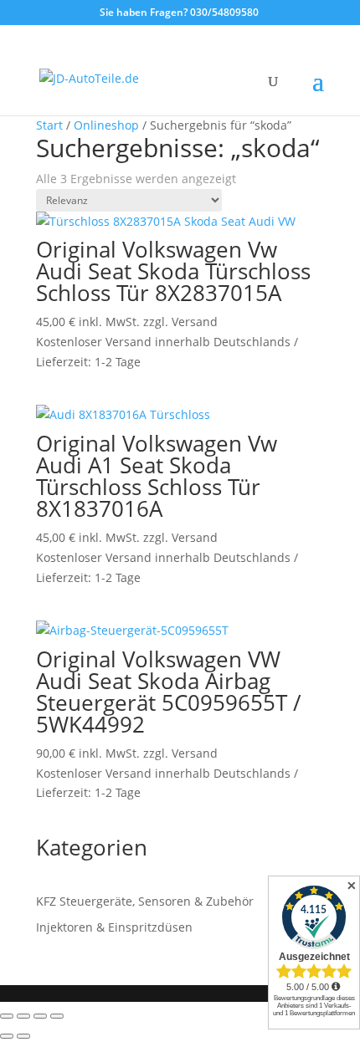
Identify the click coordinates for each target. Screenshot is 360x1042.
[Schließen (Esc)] (57, 1016)
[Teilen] (40, 1016)
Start (49, 125)
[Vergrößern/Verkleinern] (6, 1016)
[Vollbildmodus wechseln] (23, 1016)
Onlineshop (106, 125)
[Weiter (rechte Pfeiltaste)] (23, 1036)
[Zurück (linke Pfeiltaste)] (6, 1036)
